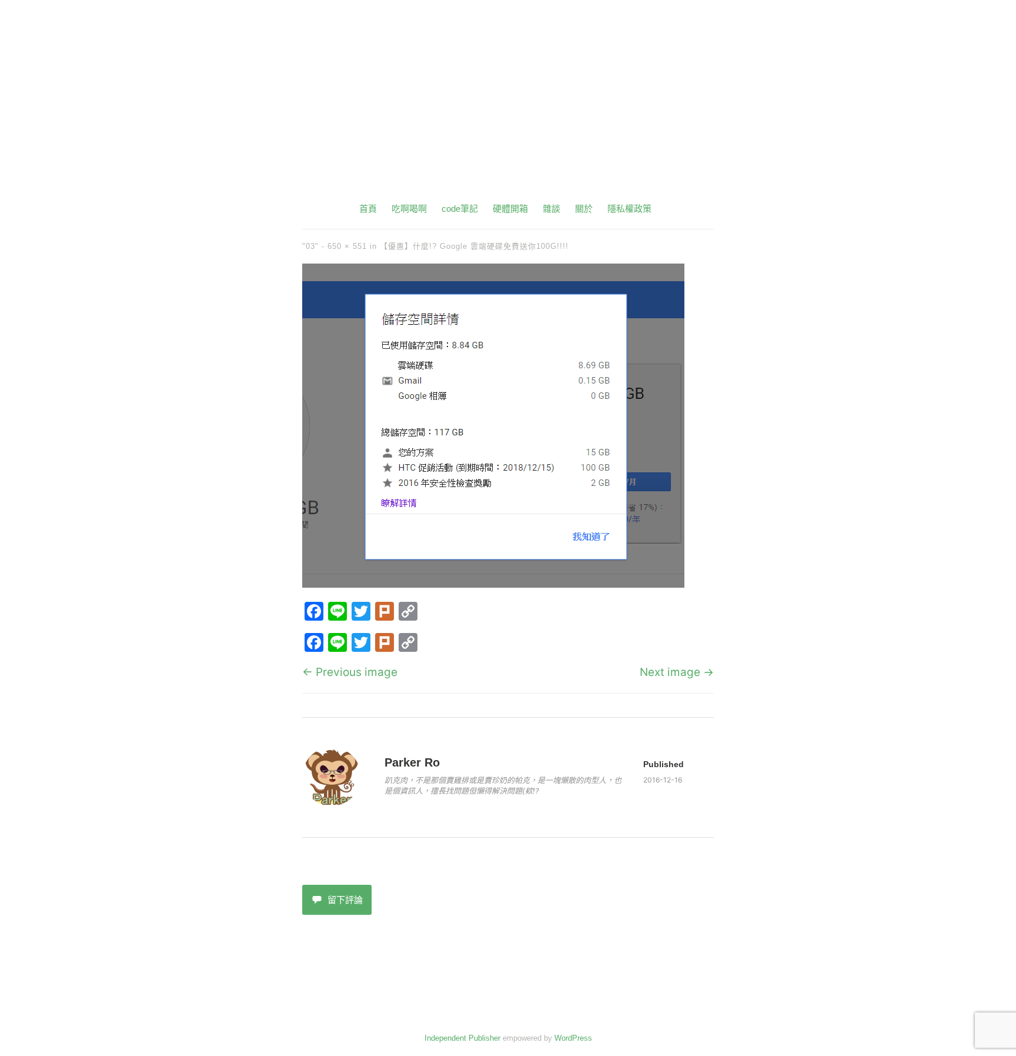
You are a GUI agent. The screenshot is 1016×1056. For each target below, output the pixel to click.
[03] (493, 584)
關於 (584, 209)
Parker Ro (412, 762)
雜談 (551, 209)
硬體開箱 (510, 209)
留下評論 (345, 900)
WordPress (573, 1038)
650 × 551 (347, 246)
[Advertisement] (508, 111)
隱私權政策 (629, 209)
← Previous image (349, 672)
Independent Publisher (462, 1038)
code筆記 (460, 209)
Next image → (677, 672)
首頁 (368, 209)
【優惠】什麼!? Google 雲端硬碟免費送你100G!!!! (474, 246)
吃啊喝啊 (409, 209)
